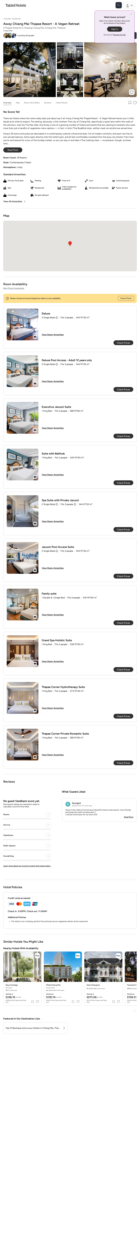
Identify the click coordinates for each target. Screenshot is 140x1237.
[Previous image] (7, 969)
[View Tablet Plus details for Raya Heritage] (37, 955)
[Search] (119, 5)
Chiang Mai (16, 19)
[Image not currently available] (22, 324)
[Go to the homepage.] (15, 5)
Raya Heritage (12, 985)
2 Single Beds (48, 317)
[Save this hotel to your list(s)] (129, 102)
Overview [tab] (7, 103)
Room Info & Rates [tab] (32, 103)
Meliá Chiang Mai (53, 985)
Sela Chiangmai (93, 985)
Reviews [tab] (47, 103)
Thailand (7, 19)
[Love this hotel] (135, 102)
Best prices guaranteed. (13, 288)
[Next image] (37, 969)
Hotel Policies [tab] (62, 103)
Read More (128, 817)
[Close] (131, 14)
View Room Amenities (53, 334)
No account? (115, 35)
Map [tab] (18, 103)
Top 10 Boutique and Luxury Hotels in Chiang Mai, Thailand (33, 1028)
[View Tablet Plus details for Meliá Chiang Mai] (77, 955)
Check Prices (126, 298)
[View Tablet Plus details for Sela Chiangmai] (118, 955)
